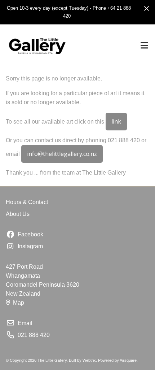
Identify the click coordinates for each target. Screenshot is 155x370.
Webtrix (89, 360)
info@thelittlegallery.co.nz (62, 154)
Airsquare (128, 360)
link (116, 121)
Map (18, 303)
